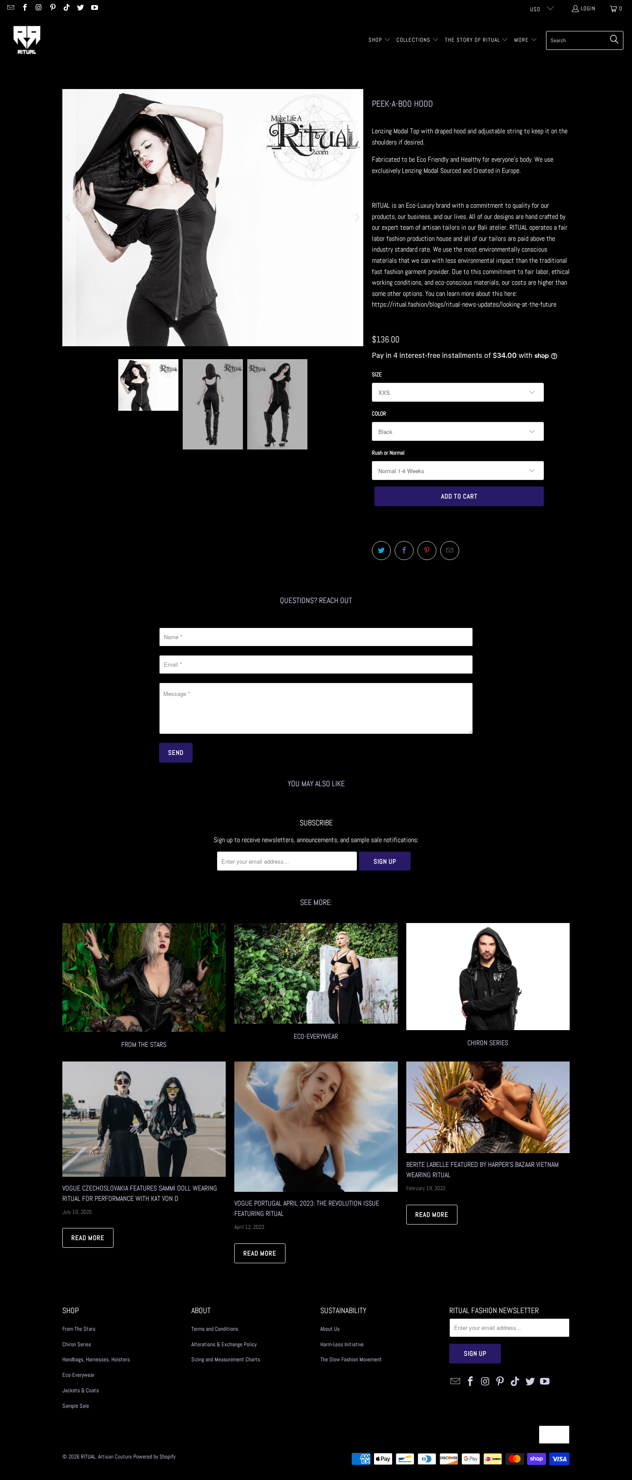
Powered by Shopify (154, 1456)
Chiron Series (76, 1344)
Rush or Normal (388, 452)
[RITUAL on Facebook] (24, 8)
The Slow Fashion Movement (351, 1359)
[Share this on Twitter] (381, 550)
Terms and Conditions (214, 1328)
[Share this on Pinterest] (426, 550)
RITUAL (88, 1456)
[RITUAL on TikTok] (66, 8)
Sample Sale (75, 1405)
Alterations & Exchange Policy (224, 1344)
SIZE (377, 374)
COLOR (379, 413)
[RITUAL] (27, 40)
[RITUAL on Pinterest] (52, 8)
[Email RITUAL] (10, 8)
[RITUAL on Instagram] (38, 8)
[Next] (357, 217)
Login (588, 8)
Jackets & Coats (80, 1390)
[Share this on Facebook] (404, 550)
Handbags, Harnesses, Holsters (96, 1359)
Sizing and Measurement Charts (225, 1359)
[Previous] (69, 217)
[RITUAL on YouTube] (94, 8)
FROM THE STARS (144, 987)
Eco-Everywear (316, 987)
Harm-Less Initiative (342, 1344)
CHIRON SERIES (488, 987)
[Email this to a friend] (449, 550)
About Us (330, 1328)
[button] (379, 40)
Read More (87, 1238)
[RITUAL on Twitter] (80, 8)
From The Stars (78, 1328)
